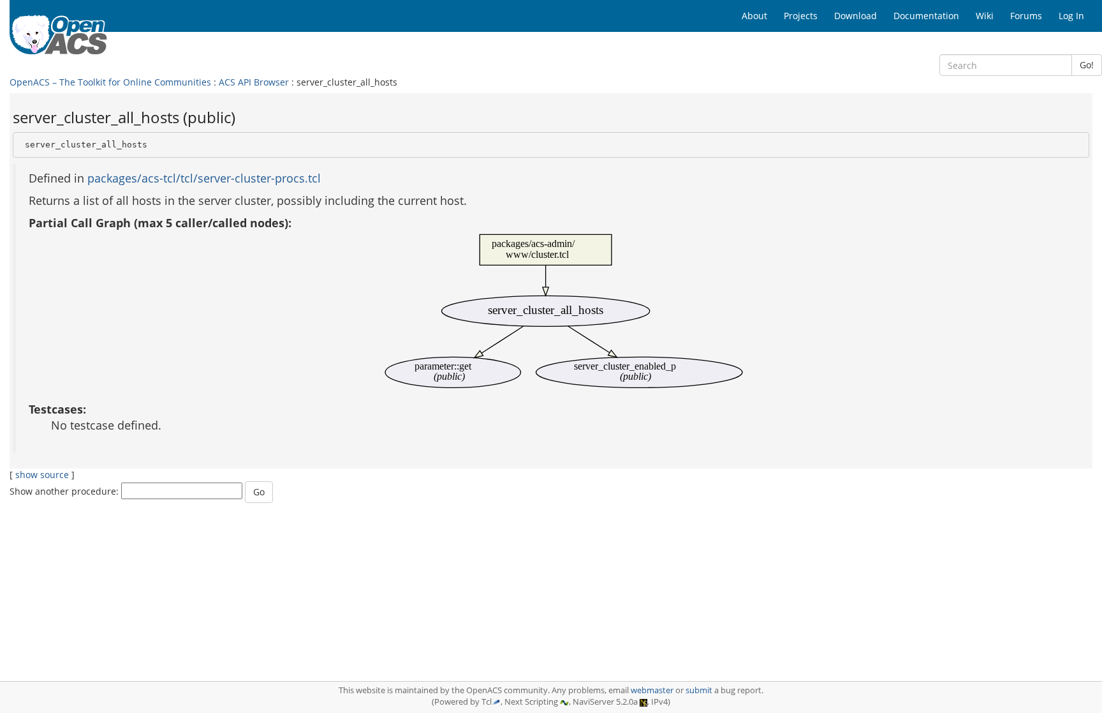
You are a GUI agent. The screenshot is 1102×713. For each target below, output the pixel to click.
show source (42, 475)
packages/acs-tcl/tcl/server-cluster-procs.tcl (204, 178)
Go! (1087, 65)
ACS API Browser (254, 82)
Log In (1071, 16)
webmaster (652, 690)
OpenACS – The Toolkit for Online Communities (110, 82)
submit (699, 690)
